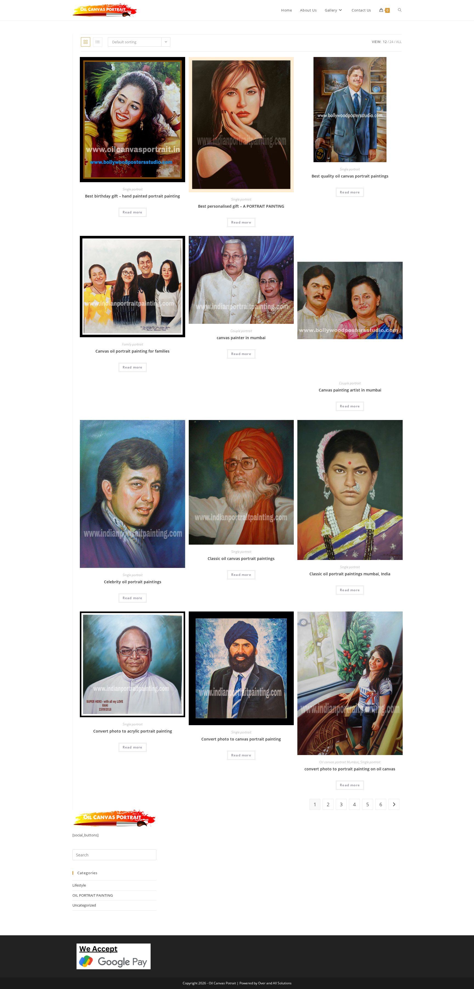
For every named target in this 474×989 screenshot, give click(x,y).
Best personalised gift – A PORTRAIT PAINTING (241, 206)
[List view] (97, 42)
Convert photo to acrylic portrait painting (132, 731)
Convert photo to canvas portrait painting (241, 739)
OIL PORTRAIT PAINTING (92, 895)
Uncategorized (84, 905)
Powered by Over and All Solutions (265, 983)
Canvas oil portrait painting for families (132, 351)
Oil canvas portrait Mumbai (339, 762)
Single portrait (133, 189)
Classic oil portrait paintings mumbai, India (349, 573)
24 (391, 41)
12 (385, 41)
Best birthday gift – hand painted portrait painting (132, 196)
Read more (133, 212)
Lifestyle (79, 885)
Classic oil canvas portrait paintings (241, 558)
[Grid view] (85, 42)
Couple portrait (241, 330)
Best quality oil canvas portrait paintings (350, 176)
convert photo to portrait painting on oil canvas (349, 768)
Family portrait (132, 344)
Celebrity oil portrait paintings (132, 581)
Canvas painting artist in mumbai (350, 390)
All (399, 41)
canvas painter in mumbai (241, 337)
